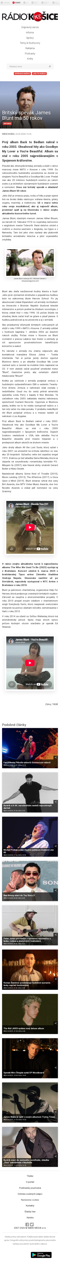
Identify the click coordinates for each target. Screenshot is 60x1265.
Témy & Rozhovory (30, 42)
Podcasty (30, 53)
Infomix (30, 32)
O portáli (30, 1182)
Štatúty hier (30, 1211)
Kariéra (30, 1217)
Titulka (30, 1176)
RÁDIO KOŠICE (8, 134)
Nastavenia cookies (30, 1200)
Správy (30, 37)
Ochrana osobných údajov (30, 1194)
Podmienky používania (30, 1188)
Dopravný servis (30, 27)
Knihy (30, 58)
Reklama (30, 48)
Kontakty (30, 1205)
